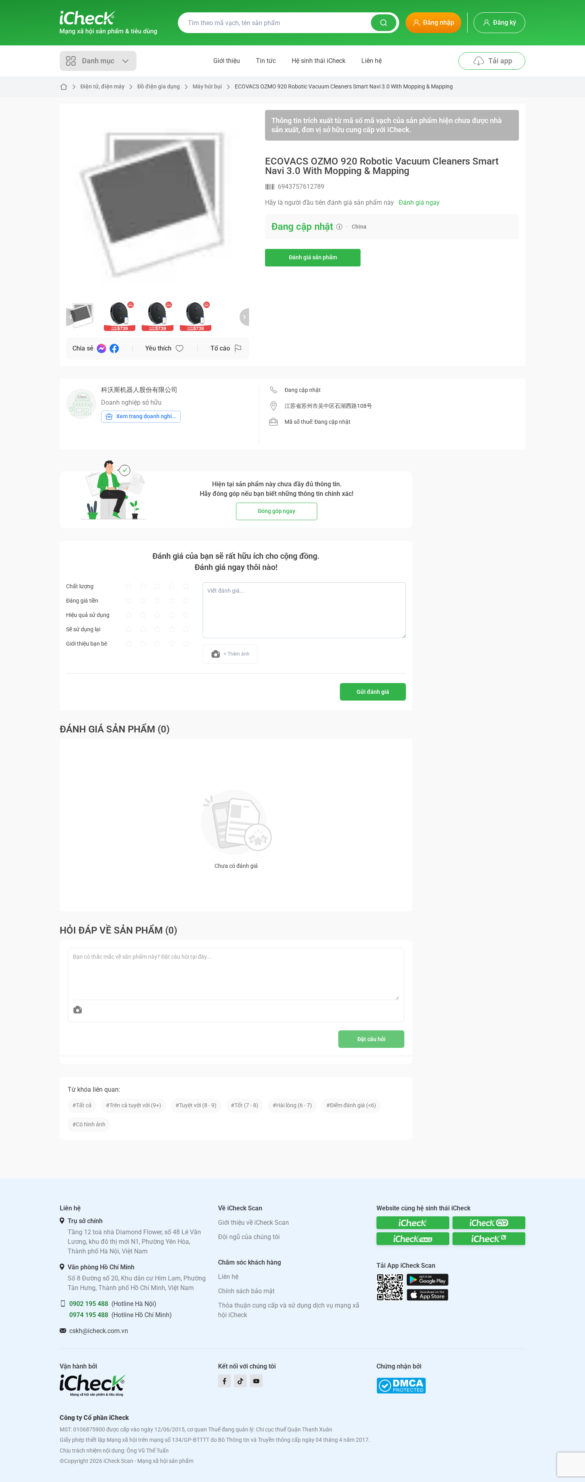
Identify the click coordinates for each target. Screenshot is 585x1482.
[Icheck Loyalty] (488, 1238)
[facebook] (224, 1380)
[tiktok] (240, 1380)
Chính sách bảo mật (246, 1291)
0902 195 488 (88, 1304)
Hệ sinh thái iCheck (318, 61)
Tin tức (266, 61)
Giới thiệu (226, 61)
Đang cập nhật (303, 390)
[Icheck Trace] (412, 1238)
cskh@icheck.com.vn (98, 1331)
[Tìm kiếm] (383, 22)
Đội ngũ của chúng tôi (249, 1237)
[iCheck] (412, 1222)
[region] (157, 201)
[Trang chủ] (108, 23)
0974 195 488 (88, 1315)
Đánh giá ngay (419, 202)
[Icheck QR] (488, 1222)
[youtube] (256, 1380)
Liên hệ (371, 61)
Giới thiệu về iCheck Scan (253, 1222)
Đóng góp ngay (276, 511)
